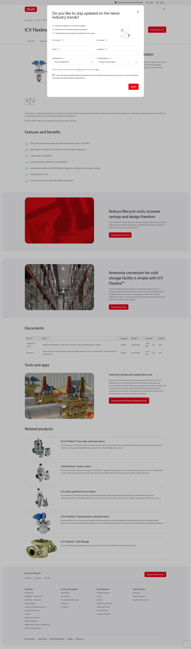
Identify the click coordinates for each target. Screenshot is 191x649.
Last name (101, 40)
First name (56, 40)
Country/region (103, 58)
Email (55, 49)
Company (101, 49)
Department (57, 58)
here (79, 69)
